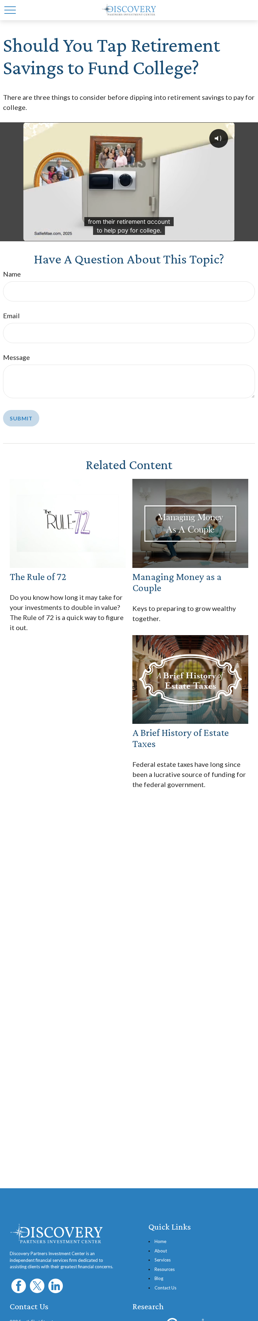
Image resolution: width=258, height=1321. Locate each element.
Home (160, 1241)
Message (16, 357)
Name (12, 274)
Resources (165, 1269)
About (161, 1250)
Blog (159, 1278)
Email (11, 316)
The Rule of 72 (38, 576)
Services (163, 1260)
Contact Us (165, 1287)
